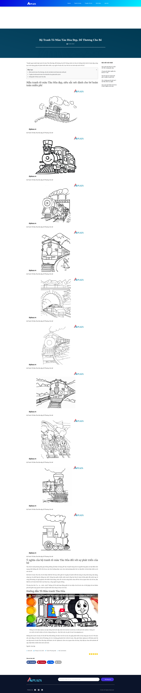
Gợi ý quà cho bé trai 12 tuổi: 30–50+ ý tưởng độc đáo (109, 67)
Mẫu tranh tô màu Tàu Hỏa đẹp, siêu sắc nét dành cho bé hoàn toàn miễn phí (47, 72)
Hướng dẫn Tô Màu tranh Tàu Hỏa (37, 76)
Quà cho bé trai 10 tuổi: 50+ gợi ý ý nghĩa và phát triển (108, 76)
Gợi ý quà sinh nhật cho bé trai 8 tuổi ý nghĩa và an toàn (109, 85)
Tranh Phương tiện (51, 650)
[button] (31, 662)
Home (69, 3)
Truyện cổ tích (88, 3)
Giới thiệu (98, 3)
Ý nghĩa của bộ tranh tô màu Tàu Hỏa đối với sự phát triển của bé (44, 74)
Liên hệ (106, 3)
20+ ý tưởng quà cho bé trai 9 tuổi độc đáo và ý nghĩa (109, 81)
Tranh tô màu (77, 3)
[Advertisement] (70, 17)
